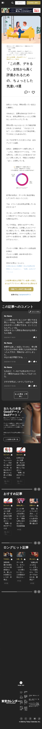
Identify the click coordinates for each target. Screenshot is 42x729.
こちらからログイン (24, 294)
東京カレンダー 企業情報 (21, 708)
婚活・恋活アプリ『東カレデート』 (34, 700)
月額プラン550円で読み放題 (21, 289)
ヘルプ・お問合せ (21, 696)
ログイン (20, 3)
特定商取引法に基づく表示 (25, 709)
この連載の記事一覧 (11, 439)
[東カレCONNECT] (21, 10)
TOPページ (21, 693)
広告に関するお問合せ (21, 702)
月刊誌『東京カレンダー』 (34, 696)
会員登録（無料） (33, 2)
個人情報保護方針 (25, 696)
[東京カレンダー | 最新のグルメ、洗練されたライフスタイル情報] (3, 2)
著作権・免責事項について (25, 702)
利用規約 (25, 692)
